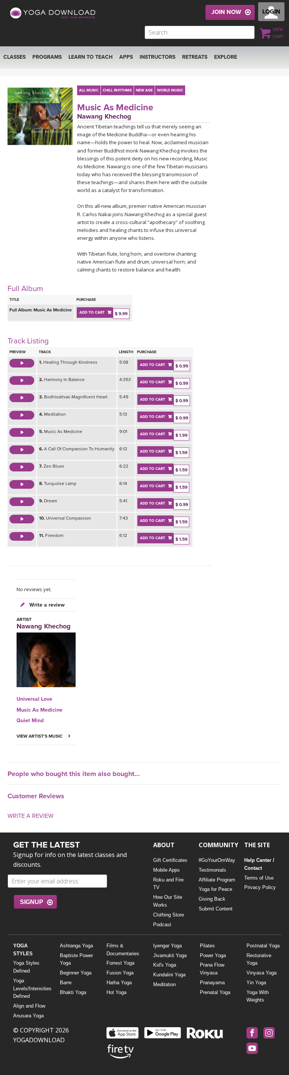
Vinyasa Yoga (261, 973)
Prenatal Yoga (215, 992)
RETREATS (194, 57)
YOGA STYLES (23, 949)
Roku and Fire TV (168, 883)
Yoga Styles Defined (26, 967)
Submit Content (216, 909)
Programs (47, 57)
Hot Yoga (116, 992)
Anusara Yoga (28, 1016)
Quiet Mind (30, 720)
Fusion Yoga (120, 973)
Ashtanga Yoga (76, 945)
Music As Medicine (115, 107)
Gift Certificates (170, 860)
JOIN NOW (226, 12)
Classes (14, 57)
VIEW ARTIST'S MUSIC (40, 736)
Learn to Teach (90, 57)
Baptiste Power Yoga (76, 959)
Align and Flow (29, 1006)
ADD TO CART (92, 312)
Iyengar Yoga (167, 945)
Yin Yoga (256, 982)
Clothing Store (168, 915)
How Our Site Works (167, 901)
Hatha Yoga (119, 982)
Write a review (46, 605)
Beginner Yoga (75, 973)
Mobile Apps (166, 870)
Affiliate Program (217, 880)
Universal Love (34, 699)
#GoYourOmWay (217, 860)
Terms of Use (259, 878)
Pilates (207, 945)
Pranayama (212, 982)
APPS (126, 57)
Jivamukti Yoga (170, 955)
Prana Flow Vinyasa (212, 969)
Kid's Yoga (164, 965)
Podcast (162, 924)
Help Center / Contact (259, 864)
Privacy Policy (260, 887)
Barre (65, 982)
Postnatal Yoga (263, 945)
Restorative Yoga (258, 959)
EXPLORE (225, 57)
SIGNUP (31, 902)
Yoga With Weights (257, 996)
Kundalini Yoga (169, 974)
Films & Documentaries (122, 949)
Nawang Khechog (104, 116)
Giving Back (212, 899)
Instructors (157, 57)
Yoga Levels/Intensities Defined (30, 988)
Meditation (164, 984)
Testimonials (212, 870)
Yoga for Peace (215, 889)
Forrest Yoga (120, 963)
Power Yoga (213, 955)
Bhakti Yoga (73, 992)
